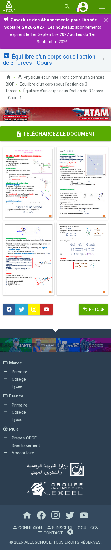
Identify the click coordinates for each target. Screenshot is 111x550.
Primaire (19, 371)
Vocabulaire (22, 452)
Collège (18, 379)
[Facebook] (9, 309)
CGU (82, 527)
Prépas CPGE (24, 438)
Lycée (17, 386)
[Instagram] (34, 309)
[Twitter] (21, 309)
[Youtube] (46, 309)
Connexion (29, 527)
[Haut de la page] (70, 533)
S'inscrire (62, 527)
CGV (94, 527)
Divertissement (25, 445)
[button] (83, 6)
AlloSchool (37, 542)
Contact (52, 533)
